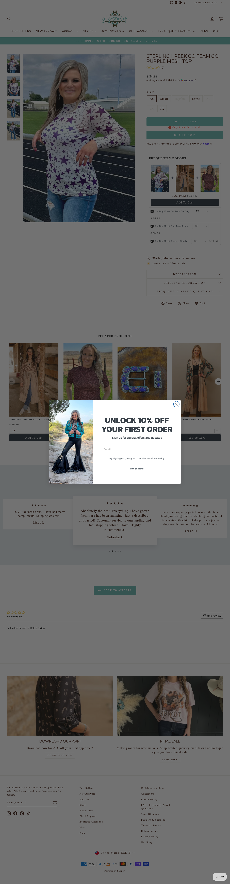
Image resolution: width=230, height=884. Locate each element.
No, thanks (137, 468)
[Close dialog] (176, 404)
